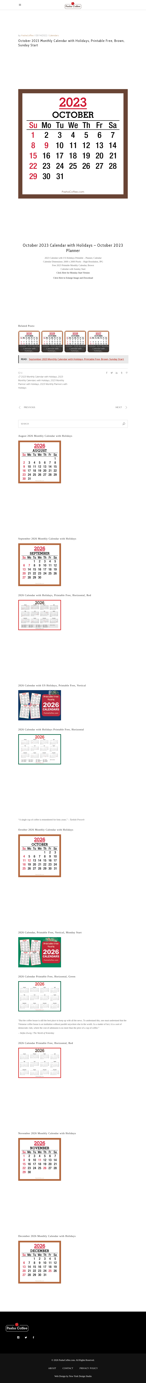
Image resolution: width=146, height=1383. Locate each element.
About (52, 1368)
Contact (67, 1368)
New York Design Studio (80, 1376)
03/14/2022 (42, 35)
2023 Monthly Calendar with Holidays (39, 376)
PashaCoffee (27, 35)
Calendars (54, 35)
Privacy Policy (89, 1368)
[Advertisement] (73, 68)
